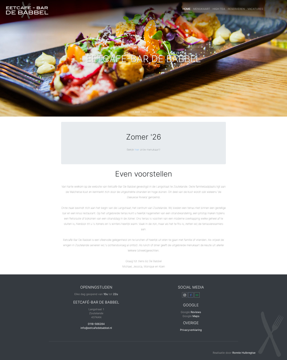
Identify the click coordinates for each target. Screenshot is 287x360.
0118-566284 (96, 324)
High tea (219, 8)
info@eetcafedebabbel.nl (96, 328)
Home (187, 8)
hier (137, 149)
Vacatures (255, 8)
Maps (195, 316)
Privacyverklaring (191, 330)
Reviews (196, 312)
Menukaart (201, 8)
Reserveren (236, 8)
